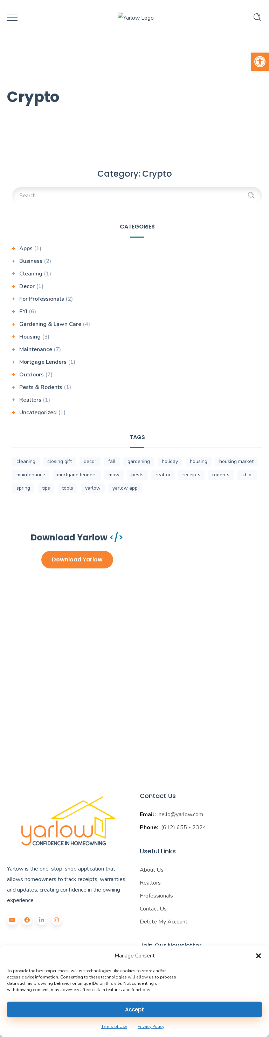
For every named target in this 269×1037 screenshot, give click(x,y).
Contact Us (153, 909)
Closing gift (59, 461)
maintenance (30, 474)
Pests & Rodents (40, 387)
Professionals (156, 896)
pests (137, 474)
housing (198, 461)
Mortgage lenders (77, 474)
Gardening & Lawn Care (50, 324)
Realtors (30, 400)
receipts (191, 474)
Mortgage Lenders (43, 362)
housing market (236, 461)
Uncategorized (38, 412)
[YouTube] (12, 920)
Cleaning (30, 274)
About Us (152, 870)
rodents (220, 474)
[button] (260, 62)
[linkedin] (41, 920)
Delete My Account (163, 922)
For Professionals (41, 299)
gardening (138, 461)
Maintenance (35, 349)
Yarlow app (125, 488)
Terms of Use (114, 1026)
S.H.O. (247, 474)
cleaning (25, 461)
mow (114, 474)
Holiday (170, 461)
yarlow (93, 488)
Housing (30, 337)
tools (67, 488)
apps (26, 248)
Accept (134, 1009)
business (30, 261)
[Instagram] (56, 920)
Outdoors (31, 374)
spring (23, 488)
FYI (23, 311)
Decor (27, 286)
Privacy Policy (151, 1026)
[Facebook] (27, 920)
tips (46, 488)
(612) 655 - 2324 (183, 827)
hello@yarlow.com (181, 814)
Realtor (163, 474)
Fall (112, 461)
